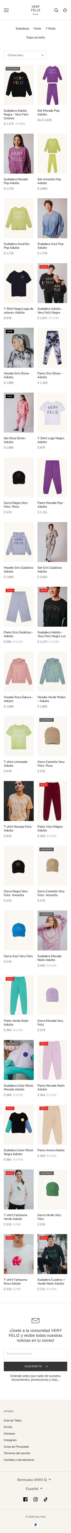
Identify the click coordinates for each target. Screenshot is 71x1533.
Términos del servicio (17, 1453)
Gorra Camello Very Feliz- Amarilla (51, 893)
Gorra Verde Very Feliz (49, 1217)
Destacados (15, 55)
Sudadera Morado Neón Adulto (49, 958)
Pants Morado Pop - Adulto (51, 505)
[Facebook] (25, 1499)
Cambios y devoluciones (19, 1460)
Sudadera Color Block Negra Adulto (18, 1152)
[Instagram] (35, 1499)
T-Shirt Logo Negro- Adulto (51, 440)
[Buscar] (56, 10)
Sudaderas (22, 28)
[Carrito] (65, 10)
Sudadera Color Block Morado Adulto (18, 1088)
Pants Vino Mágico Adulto (50, 829)
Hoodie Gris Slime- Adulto (17, 375)
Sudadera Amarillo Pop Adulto (16, 246)
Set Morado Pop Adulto (48, 113)
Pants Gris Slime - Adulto (49, 375)
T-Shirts (50, 28)
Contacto (9, 1433)
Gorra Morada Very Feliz (50, 1023)
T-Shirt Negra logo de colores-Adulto (19, 311)
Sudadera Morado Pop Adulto (16, 181)
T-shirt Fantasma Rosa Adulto (15, 1282)
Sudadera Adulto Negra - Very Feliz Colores (16, 114)
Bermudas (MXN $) (32, 1479)
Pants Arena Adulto (51, 1150)
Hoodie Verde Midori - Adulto (51, 699)
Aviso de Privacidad (16, 1447)
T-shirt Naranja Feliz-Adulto (18, 829)
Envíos (8, 1427)
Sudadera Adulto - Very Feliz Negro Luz (51, 634)
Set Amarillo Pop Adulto (49, 181)
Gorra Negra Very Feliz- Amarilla (16, 893)
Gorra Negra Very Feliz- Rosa (16, 505)
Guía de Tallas (13, 1420)
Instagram (10, 1440)
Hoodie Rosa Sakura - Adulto (18, 699)
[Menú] (6, 10)
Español (32, 1488)
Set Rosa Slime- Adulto (15, 440)
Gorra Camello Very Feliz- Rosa (51, 764)
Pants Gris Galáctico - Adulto (18, 634)
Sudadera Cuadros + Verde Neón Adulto (51, 1282)
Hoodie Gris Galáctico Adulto (18, 570)
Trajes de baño (35, 37)
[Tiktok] (46, 1499)
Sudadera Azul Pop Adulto (50, 246)
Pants (37, 28)
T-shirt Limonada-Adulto (16, 764)
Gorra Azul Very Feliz (18, 956)
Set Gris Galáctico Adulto (49, 570)
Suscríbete (34, 1366)
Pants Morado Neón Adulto (51, 1088)
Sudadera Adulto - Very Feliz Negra (50, 311)
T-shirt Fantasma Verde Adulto (15, 1217)
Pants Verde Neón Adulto (16, 1023)
